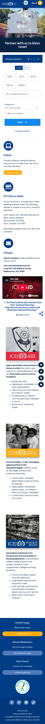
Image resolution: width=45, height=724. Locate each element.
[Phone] (33, 702)
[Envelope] (26, 702)
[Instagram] (19, 702)
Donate (34, 3)
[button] (26, 3)
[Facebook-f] (11, 702)
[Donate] (40, 3)
